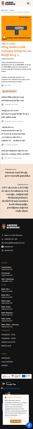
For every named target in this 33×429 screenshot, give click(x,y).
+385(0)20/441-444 (10, 239)
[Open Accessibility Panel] (29, 425)
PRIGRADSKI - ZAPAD (8, 338)
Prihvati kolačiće (16, 421)
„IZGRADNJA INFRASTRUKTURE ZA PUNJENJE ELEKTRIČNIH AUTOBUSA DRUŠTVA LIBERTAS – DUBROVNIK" (13, 134)
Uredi (24, 421)
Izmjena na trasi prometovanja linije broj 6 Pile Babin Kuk (15, 114)
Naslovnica (4, 10)
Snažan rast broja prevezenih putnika (17, 174)
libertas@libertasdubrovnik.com (14, 243)
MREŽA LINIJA (6, 346)
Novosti (12, 10)
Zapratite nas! (8, 247)
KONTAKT (4, 365)
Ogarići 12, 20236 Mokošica (13, 235)
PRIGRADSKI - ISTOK (8, 335)
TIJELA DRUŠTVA (7, 362)
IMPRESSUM (5, 358)
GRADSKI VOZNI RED (8, 342)
